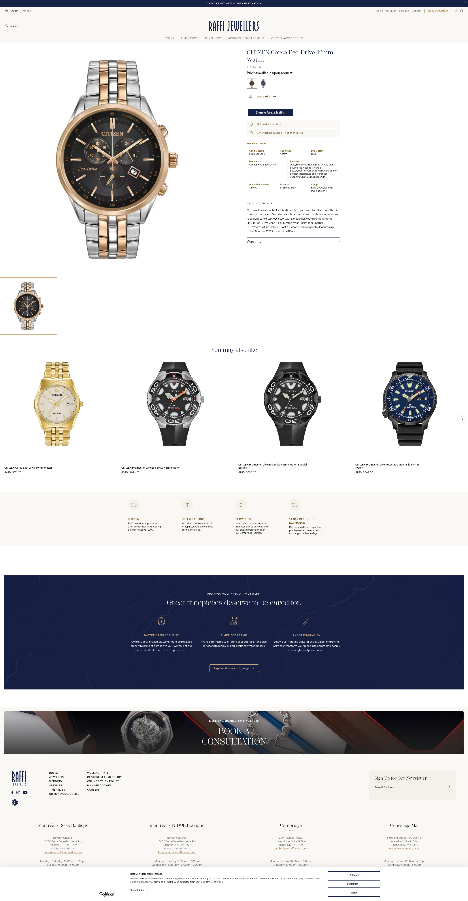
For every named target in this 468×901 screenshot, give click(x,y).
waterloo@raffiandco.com (404, 848)
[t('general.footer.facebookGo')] (12, 792)
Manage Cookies (99, 785)
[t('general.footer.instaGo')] (18, 792)
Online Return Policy (103, 781)
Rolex (53, 773)
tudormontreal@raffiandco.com (177, 852)
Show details (137, 890)
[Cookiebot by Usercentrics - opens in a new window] (107, 894)
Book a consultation (437, 11)
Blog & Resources (386, 11)
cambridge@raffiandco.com (291, 848)
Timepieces (57, 789)
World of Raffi (98, 773)
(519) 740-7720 (295, 845)
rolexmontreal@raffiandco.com (63, 852)
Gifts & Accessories (64, 794)
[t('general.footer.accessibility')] (15, 802)
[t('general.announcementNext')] (465, 3)
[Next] (462, 419)
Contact (416, 11)
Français (26, 11)
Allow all (354, 875)
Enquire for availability (270, 112)
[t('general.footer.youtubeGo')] (25, 792)
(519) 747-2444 (409, 845)
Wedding (55, 781)
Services (404, 11)
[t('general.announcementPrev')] (3, 3)
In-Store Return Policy (104, 777)
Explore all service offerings (232, 668)
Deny (354, 892)
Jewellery (57, 777)
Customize (352, 884)
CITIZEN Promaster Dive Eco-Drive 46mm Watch (150, 467)
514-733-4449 (181, 848)
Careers (93, 789)
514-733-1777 (68, 848)
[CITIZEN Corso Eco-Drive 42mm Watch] (252, 83)
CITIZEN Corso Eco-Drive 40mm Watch (28, 467)
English (14, 11)
